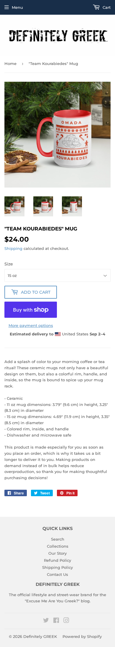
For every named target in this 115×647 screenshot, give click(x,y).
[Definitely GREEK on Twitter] (46, 621)
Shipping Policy (57, 567)
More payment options (31, 325)
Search (57, 539)
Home (10, 63)
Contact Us (57, 574)
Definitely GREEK (40, 636)
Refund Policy (57, 560)
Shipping (13, 248)
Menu (17, 7)
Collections (57, 546)
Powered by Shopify (82, 636)
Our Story (57, 553)
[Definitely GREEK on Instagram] (66, 621)
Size (8, 264)
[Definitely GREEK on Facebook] (56, 621)
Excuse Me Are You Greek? (52, 600)
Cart (106, 7)
